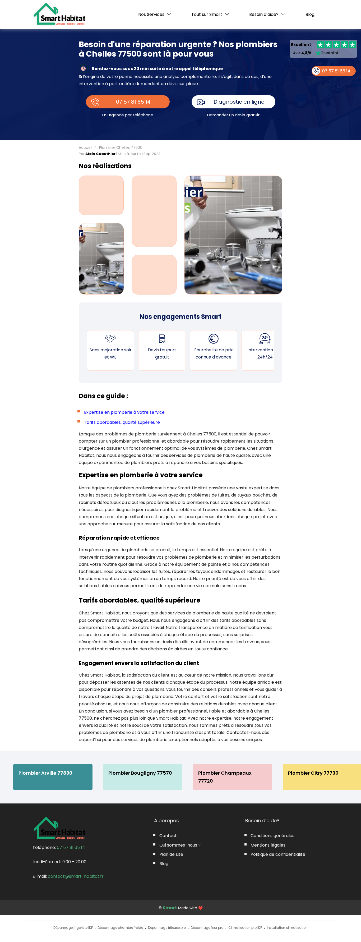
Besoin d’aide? (264, 14)
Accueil (85, 147)
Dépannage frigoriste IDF (73, 927)
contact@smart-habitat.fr (76, 876)
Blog (310, 14)
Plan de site (171, 854)
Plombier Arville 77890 (45, 773)
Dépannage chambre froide (120, 927)
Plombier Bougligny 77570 (140, 773)
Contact (168, 836)
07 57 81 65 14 (133, 101)
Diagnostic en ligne (239, 101)
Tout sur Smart (206, 14)
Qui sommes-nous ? (180, 845)
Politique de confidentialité (278, 854)
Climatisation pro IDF (245, 927)
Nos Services (151, 14)
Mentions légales (268, 845)
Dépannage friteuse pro (167, 927)
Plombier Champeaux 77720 (225, 777)
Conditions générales (272, 836)
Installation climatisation (287, 927)
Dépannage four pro (207, 927)
